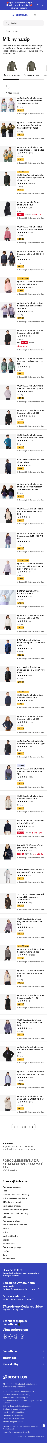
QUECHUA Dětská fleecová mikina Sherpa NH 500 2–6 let (30, 1097)
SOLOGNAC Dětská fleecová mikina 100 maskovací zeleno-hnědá (30, 897)
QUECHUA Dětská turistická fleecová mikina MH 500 (30, 331)
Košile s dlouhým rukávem (15, 1225)
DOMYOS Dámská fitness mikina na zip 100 (29, 203)
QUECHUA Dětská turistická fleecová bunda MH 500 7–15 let (30, 361)
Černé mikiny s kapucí (13, 1247)
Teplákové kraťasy (11, 1221)
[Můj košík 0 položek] (41, 15)
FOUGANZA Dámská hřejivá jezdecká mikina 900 (30, 846)
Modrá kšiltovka (10, 1236)
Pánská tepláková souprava (15, 1210)
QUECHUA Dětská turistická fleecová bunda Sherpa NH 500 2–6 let (30, 305)
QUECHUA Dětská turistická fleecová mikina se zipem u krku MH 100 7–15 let (30, 566)
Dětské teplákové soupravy (15, 1213)
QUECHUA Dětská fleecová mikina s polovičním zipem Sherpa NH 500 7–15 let (30, 100)
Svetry (6, 1228)
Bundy (5, 1255)
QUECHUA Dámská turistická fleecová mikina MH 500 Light (31, 1073)
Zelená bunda (9, 1259)
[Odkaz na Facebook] (5, 1336)
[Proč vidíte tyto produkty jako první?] (4, 93)
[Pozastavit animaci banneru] (38, 5)
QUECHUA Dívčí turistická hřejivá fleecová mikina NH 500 (30, 921)
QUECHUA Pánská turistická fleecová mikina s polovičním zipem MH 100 (31, 177)
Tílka (5, 1191)
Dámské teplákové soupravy (16, 1194)
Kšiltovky (7, 1217)
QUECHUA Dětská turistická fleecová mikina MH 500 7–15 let (30, 254)
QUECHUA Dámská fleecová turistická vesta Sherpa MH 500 (30, 511)
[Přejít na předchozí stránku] (14, 1127)
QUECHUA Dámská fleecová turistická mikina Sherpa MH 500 (30, 1049)
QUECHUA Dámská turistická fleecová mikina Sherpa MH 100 (31, 771)
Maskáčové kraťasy (12, 1206)
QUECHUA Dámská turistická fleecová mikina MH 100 (31, 411)
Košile (5, 1232)
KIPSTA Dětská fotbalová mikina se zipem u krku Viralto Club (31, 642)
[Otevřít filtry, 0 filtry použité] (6, 86)
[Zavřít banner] (42, 5)
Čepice (6, 1240)
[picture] (8, 104)
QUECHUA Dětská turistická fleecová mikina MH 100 (30, 283)
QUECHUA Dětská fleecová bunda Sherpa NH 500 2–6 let (30, 148)
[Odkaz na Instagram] (16, 1336)
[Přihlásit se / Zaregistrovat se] (35, 15)
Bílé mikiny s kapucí (12, 1202)
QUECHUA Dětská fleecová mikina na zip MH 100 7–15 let (30, 228)
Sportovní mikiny (12, 75)
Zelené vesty (8, 1243)
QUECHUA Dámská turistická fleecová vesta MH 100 (31, 996)
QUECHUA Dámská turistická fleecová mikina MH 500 (31, 616)
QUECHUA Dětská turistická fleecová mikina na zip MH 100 (31, 387)
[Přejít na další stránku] (33, 1127)
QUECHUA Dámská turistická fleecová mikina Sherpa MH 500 (31, 973)
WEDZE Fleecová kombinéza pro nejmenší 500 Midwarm (30, 871)
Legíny (6, 1251)
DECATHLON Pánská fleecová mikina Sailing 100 (31, 821)
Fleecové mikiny (31, 75)
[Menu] (6, 15)
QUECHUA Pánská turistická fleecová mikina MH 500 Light (31, 742)
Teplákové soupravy (12, 1187)
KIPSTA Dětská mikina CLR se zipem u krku (31, 460)
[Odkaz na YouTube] (10, 1336)
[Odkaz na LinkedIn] (22, 1336)
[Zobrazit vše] (4, 31)
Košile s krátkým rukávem (15, 1198)
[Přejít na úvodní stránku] (20, 15)
